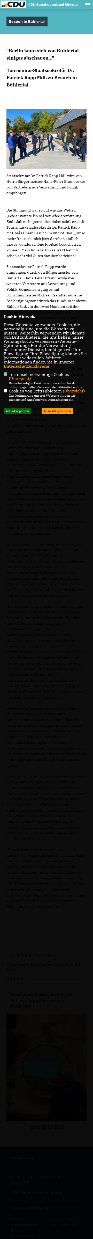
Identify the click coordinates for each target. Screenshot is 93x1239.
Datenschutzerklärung (26, 366)
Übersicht (19, 378)
